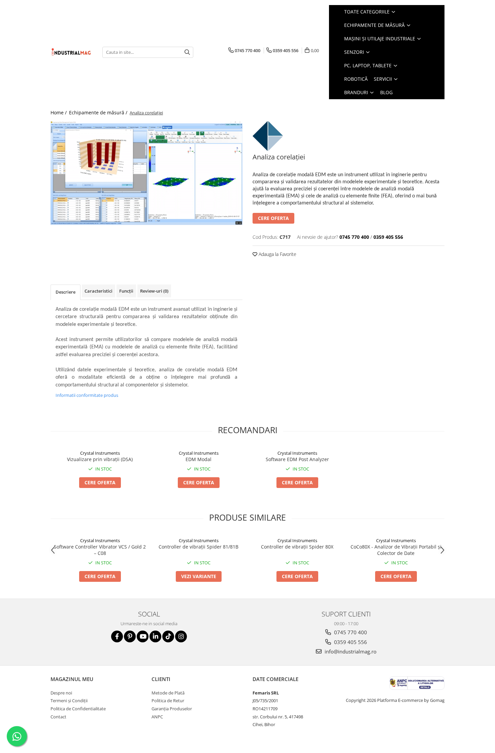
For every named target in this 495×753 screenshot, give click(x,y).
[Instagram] (181, 636)
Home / (59, 112)
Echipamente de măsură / (99, 112)
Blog (386, 92)
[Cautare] (187, 52)
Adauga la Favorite (276, 254)
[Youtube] (142, 636)
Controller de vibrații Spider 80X (297, 546)
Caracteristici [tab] (98, 291)
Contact (58, 717)
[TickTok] (168, 636)
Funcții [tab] (126, 291)
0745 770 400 (350, 632)
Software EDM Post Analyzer (297, 459)
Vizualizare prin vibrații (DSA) (100, 459)
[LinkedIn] (155, 636)
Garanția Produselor (172, 709)
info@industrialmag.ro (349, 651)
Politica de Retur (168, 701)
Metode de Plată (168, 693)
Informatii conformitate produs (87, 395)
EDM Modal (198, 459)
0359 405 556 (350, 642)
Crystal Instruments (100, 453)
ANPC (157, 717)
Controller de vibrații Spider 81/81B (198, 546)
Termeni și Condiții (69, 701)
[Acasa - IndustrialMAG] (71, 52)
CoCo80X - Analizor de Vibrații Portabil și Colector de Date (396, 549)
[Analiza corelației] (146, 173)
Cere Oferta (273, 218)
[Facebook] (117, 636)
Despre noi (61, 693)
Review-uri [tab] (154, 291)
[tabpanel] (146, 173)
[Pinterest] (130, 636)
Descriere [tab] (65, 292)
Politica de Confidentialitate (78, 709)
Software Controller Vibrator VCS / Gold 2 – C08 (100, 549)
